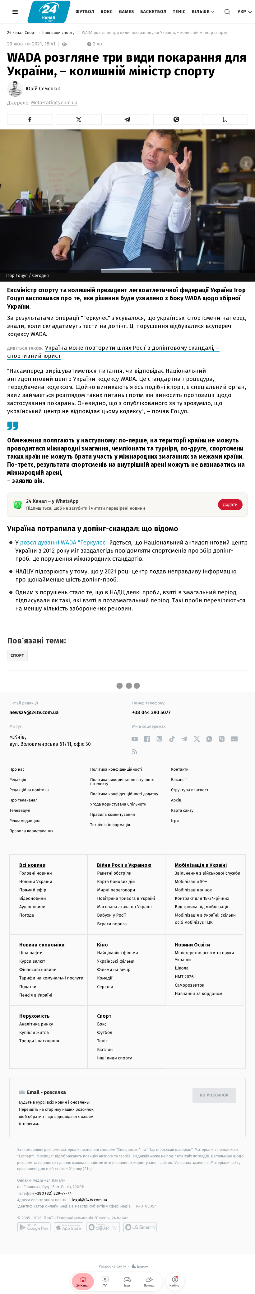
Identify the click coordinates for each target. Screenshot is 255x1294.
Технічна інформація (110, 825)
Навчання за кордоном (198, 993)
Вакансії (179, 780)
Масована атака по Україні (124, 906)
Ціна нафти (31, 952)
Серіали (105, 986)
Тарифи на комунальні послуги (51, 978)
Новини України (35, 881)
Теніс (179, 11)
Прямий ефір (32, 890)
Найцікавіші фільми (117, 952)
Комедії (104, 978)
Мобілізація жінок (193, 890)
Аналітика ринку (36, 1024)
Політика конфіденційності (116, 770)
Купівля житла (34, 1032)
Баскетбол (153, 11)
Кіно (102, 945)
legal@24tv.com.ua (89, 1200)
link (134, 738)
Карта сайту (182, 811)
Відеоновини (32, 898)
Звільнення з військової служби (207, 873)
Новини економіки (41, 945)
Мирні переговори (116, 890)
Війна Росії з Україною (124, 865)
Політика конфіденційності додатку (124, 794)
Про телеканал (23, 800)
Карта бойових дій (116, 881)
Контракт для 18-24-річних (202, 898)
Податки (27, 986)
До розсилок (214, 1095)
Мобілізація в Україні (201, 865)
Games (126, 11)
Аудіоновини (32, 906)
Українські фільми (115, 961)
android (34, 1227)
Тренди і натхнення (39, 1041)
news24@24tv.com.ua (34, 713)
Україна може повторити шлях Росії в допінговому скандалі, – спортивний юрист (113, 351)
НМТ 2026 (184, 976)
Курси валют (32, 961)
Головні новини (35, 873)
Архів (176, 800)
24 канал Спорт (22, 33)
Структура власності (190, 790)
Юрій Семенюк (43, 88)
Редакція (17, 780)
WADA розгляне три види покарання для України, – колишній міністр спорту (154, 33)
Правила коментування (112, 815)
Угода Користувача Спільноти (118, 804)
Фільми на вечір (113, 969)
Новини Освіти (192, 945)
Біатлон (105, 1049)
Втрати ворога (112, 924)
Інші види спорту (59, 33)
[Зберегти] (225, 119)
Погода (26, 915)
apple (68, 1227)
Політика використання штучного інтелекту (122, 782)
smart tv (103, 1227)
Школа (181, 968)
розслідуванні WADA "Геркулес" (64, 542)
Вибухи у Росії (111, 915)
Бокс (107, 11)
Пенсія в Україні (35, 995)
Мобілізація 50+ (191, 881)
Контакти (179, 770)
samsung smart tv (140, 1227)
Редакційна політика (29, 790)
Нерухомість (34, 1016)
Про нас (17, 770)
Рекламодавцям (24, 821)
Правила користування (31, 831)
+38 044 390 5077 (151, 713)
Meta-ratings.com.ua (54, 103)
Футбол (85, 11)
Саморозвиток (189, 985)
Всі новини (32, 865)
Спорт (104, 1016)
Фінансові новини (38, 969)
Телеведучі (19, 811)
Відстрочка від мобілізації (201, 906)
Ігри (175, 821)
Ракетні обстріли (114, 873)
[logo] (49, 11)
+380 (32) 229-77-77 (53, 1193)
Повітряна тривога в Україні (126, 898)
